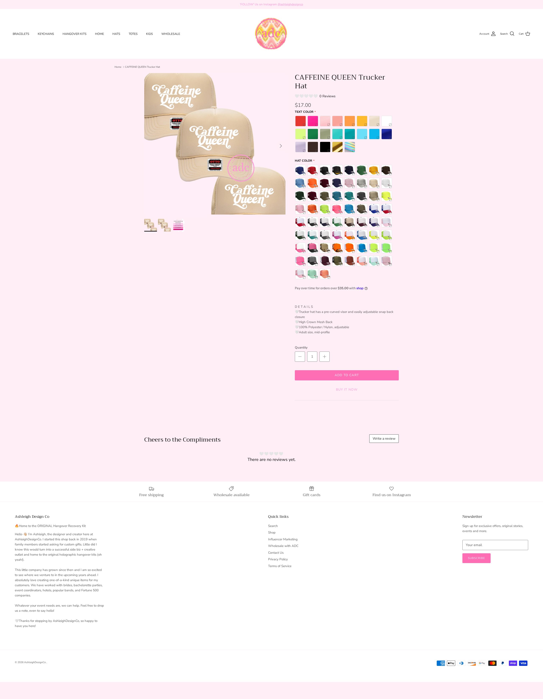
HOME (99, 34)
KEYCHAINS (46, 34)
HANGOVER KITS (75, 34)
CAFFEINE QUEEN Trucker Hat (142, 67)
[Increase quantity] (324, 357)
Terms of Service (279, 566)
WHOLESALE (170, 34)
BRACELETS (21, 34)
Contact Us (276, 553)
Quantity (301, 347)
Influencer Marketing (283, 539)
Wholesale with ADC (283, 546)
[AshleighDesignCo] (271, 34)
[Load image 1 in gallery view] (214, 144)
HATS (116, 34)
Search (273, 526)
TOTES (133, 34)
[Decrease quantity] (300, 357)
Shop (272, 532)
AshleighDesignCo (35, 662)
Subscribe (476, 558)
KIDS (149, 34)
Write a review (384, 438)
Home (118, 67)
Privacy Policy (278, 559)
